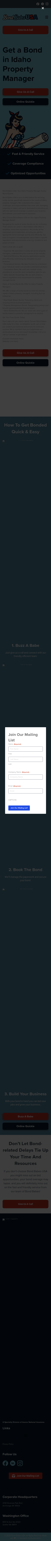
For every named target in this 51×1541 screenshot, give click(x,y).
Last (10, 764)
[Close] (42, 8)
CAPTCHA (12, 800)
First (10, 754)
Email (14, 786)
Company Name (18, 772)
